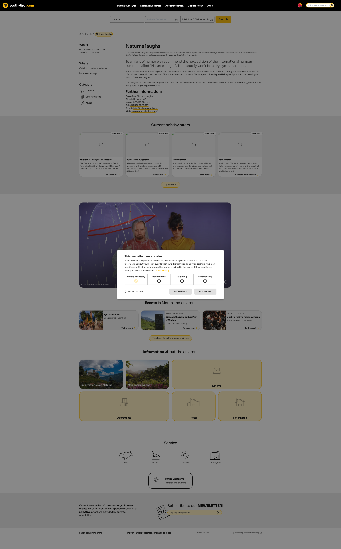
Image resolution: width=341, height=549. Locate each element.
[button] (134, 291)
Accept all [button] (205, 291)
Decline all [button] (180, 291)
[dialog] (170, 274)
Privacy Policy (162, 270)
